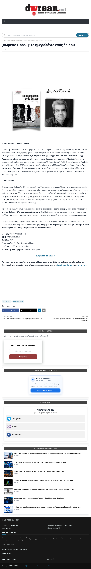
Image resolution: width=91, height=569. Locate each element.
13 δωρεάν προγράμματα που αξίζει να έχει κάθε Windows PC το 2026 (40, 462)
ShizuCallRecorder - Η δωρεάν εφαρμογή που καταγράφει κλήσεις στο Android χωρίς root (47, 453)
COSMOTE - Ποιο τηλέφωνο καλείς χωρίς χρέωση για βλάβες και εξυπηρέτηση (43, 480)
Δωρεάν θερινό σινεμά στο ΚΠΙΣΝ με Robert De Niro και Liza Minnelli (39, 471)
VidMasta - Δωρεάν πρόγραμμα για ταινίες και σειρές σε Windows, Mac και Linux (44, 489)
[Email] (44, 310)
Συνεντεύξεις (6, 528)
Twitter (70, 265)
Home (87, 566)
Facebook (61, 265)
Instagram (82, 265)
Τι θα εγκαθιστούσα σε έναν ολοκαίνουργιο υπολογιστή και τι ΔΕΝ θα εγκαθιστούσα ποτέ (47, 507)
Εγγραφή (23, 356)
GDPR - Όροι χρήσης (9, 559)
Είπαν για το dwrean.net (10, 525)
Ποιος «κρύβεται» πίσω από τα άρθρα (59, 525)
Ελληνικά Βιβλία (17, 40)
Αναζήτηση (82, 35)
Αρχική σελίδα (6, 40)
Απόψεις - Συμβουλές (53, 528)
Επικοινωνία (50, 559)
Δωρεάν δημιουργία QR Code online (14, 549)
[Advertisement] (45, 69)
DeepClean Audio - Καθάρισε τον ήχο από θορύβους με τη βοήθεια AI (39, 498)
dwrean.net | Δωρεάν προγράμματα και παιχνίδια (35, 566)
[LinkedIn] (39, 310)
